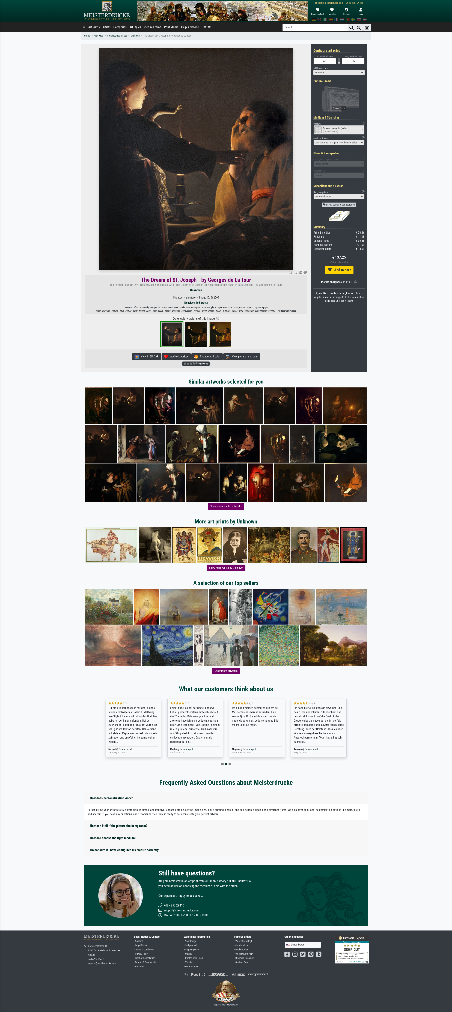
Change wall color (209, 356)
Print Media (171, 27)
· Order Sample (191, 966)
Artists (107, 27)
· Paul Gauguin (241, 949)
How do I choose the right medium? (113, 838)
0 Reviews (203, 363)
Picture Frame (152, 27)
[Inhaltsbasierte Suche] (359, 27)
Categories (120, 27)
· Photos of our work (193, 958)
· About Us (139, 966)
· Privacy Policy (141, 953)
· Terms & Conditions (144, 949)
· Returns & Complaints (145, 962)
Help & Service (190, 27)
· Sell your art (190, 945)
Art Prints (94, 27)
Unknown (135, 35)
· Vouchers (189, 962)
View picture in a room (244, 356)
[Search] (351, 27)
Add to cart (341, 270)
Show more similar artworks (226, 506)
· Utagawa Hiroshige (244, 958)
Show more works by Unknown (226, 568)
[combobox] (339, 72)
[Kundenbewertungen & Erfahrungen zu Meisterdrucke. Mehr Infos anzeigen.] (352, 949)
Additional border (321, 68)
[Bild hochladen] (367, 27)
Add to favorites (178, 356)
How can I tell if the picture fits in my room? (118, 826)
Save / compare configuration (340, 204)
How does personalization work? (111, 798)
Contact (206, 27)
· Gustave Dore (241, 962)
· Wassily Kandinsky (243, 953)
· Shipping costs (191, 949)
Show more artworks (226, 671)
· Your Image (190, 941)
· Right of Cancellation (144, 958)
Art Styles (135, 27)
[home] (84, 27)
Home (87, 35)
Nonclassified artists (117, 35)
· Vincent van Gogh (243, 941)
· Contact (138, 941)
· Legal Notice (140, 945)
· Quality (188, 953)
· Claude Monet (241, 945)
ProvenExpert (125, 749)
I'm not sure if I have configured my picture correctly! (124, 850)
